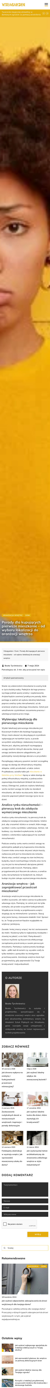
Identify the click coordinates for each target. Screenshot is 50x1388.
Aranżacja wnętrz (12, 615)
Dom (27, 615)
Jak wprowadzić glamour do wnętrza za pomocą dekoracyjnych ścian (31, 1359)
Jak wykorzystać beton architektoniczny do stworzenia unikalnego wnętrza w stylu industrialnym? (37, 1158)
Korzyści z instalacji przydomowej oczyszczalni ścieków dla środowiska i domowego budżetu (31, 1382)
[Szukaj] (4, 1248)
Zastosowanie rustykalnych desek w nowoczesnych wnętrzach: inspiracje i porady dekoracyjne (12, 1118)
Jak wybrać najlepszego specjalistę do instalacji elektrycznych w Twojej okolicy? (31, 1347)
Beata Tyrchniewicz (13, 666)
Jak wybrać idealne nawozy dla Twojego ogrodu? (28, 1371)
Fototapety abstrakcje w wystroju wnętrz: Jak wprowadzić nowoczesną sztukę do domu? (12, 1158)
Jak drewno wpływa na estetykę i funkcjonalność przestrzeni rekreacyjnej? (12, 1079)
